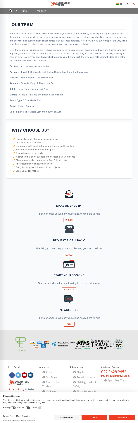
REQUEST (69, 255)
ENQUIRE (69, 220)
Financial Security (86, 391)
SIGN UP (69, 324)
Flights (80, 372)
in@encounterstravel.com (115, 375)
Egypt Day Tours (117, 380)
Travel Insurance (85, 377)
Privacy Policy (16, 389)
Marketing (51, 391)
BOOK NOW (69, 289)
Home (24, 11)
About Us (50, 372)
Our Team (51, 377)
